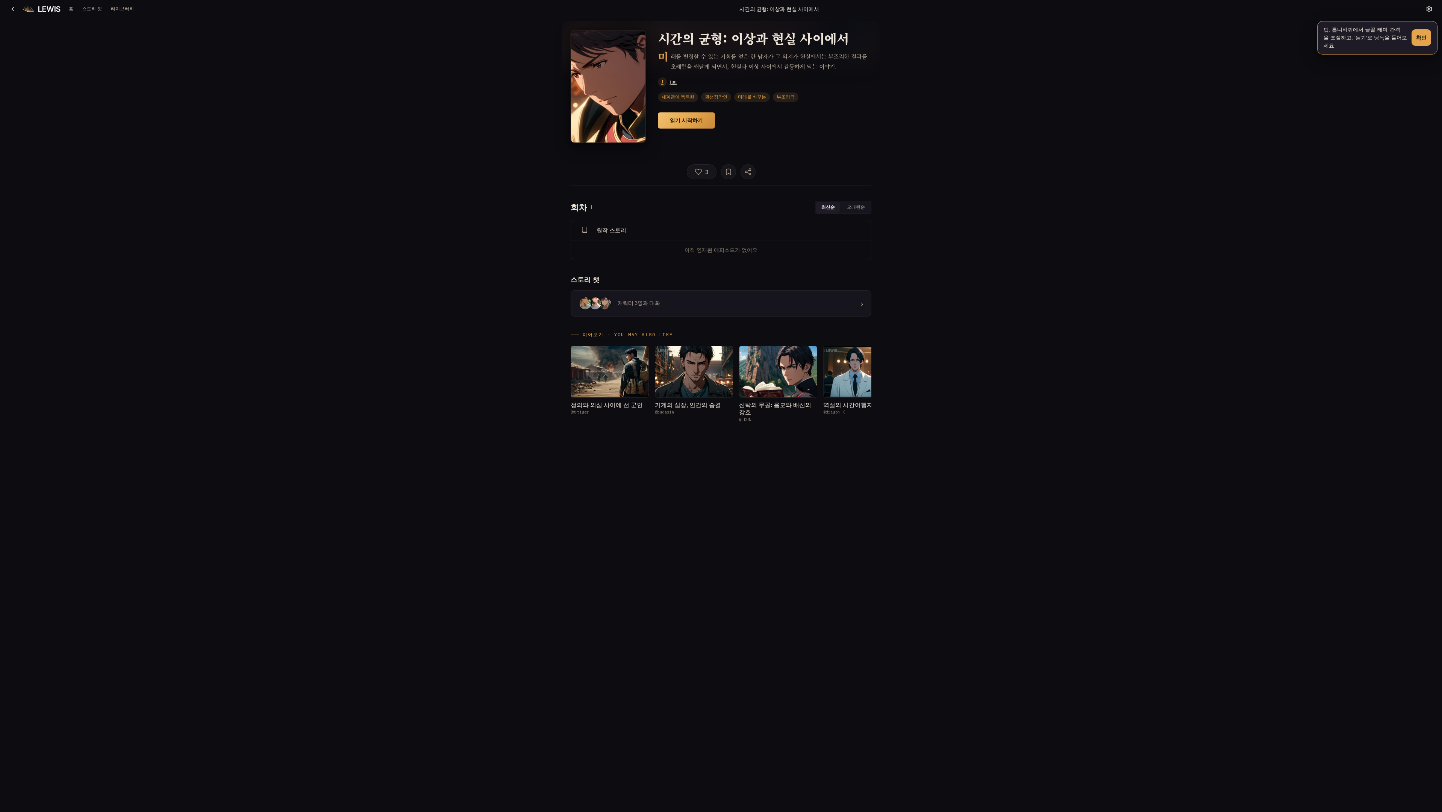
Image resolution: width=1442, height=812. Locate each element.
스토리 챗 (92, 8)
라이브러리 (122, 8)
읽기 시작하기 (686, 120)
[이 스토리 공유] (748, 171)
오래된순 (856, 207)
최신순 (828, 207)
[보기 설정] (1429, 9)
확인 (1421, 37)
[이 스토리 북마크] (728, 171)
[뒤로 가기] (13, 9)
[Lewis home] (42, 9)
